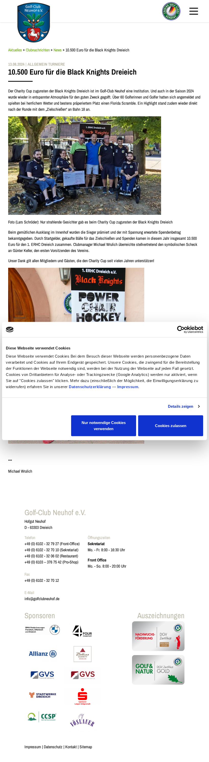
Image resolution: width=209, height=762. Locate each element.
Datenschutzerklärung (90, 386)
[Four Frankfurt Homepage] (82, 631)
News (58, 50)
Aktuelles (15, 50)
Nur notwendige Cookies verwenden (104, 425)
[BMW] (42, 631)
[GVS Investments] (82, 675)
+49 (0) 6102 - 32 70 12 (41, 580)
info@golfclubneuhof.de (41, 598)
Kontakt (71, 747)
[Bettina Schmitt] (82, 653)
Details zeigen (180, 406)
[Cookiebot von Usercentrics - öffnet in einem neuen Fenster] (181, 329)
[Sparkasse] (82, 696)
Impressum (127, 386)
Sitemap (86, 747)
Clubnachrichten (38, 50)
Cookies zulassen (170, 425)
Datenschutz (53, 747)
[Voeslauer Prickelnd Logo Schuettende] (82, 720)
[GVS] (42, 675)
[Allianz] (42, 653)
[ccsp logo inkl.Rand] (42, 720)
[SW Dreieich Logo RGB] (42, 696)
